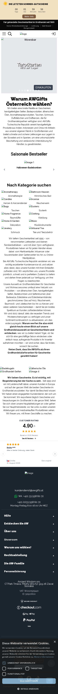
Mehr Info (29, 16)
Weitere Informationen (44, 657)
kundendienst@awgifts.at (29, 490)
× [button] (55, 642)
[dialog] (29, 666)
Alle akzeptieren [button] (29, 681)
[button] (29, 689)
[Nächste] (55, 454)
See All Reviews (27, 438)
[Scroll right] (53, 169)
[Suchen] (9, 34)
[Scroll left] (4, 169)
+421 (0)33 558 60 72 (29, 502)
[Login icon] (54, 34)
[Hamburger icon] (4, 34)
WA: (30, 496)
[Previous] (3, 454)
